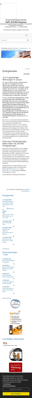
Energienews (8, 195)
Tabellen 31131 (8, 170)
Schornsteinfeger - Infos (9, 253)
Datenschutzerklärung (9, 386)
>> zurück (27, 69)
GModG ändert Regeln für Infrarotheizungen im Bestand (7, 231)
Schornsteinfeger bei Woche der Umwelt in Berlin (8, 289)
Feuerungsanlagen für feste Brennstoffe (8, 282)
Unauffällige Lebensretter (13, 338)
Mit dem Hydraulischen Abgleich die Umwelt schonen (8, 268)
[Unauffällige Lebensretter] (4, 343)
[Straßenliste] (15, 303)
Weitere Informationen (16, 389)
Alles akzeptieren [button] (16, 393)
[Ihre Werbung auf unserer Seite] (15, 367)
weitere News (6, 298)
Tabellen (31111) (15, 169)
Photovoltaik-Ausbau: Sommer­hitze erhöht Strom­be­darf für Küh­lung (7, 203)
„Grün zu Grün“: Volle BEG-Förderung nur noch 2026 (8, 216)
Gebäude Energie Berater (25, 190)
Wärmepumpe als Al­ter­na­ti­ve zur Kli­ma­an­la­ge (8, 240)
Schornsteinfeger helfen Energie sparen (8, 276)
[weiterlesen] (10, 208)
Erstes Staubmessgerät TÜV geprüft (8, 261)
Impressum (7, 384)
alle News (5, 249)
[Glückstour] (15, 354)
